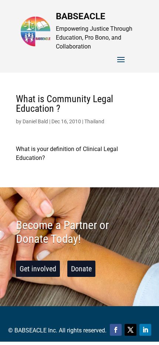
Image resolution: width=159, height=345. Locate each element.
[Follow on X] (130, 330)
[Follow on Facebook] (116, 330)
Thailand (94, 121)
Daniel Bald (35, 121)
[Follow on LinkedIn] (145, 330)
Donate (81, 268)
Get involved (38, 268)
